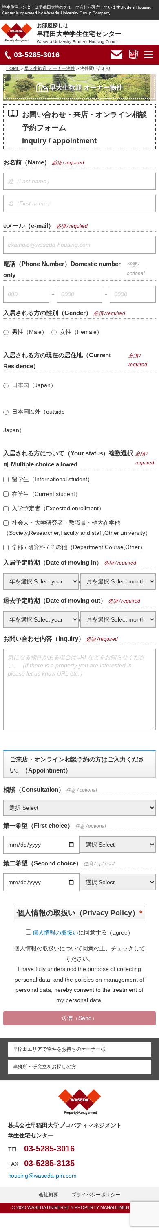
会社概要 (48, 1195)
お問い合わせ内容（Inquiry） (43, 638)
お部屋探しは (79, 33)
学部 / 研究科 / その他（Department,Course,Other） (78, 547)
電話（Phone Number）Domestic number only (62, 269)
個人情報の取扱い (55, 932)
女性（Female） (80, 332)
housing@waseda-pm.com (42, 1175)
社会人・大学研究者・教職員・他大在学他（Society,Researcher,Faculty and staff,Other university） (77, 527)
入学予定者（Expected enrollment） (57, 508)
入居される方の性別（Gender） (47, 312)
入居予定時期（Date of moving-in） (53, 562)
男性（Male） (28, 332)
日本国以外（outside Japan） (34, 420)
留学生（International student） (51, 479)
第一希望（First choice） (38, 825)
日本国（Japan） (33, 385)
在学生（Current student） (45, 494)
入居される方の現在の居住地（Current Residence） (57, 360)
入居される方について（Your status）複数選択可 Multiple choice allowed (68, 459)
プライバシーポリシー (95, 1195)
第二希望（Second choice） (42, 863)
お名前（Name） (26, 162)
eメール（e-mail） (28, 225)
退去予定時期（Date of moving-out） (55, 600)
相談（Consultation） (33, 789)
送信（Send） (79, 1018)
